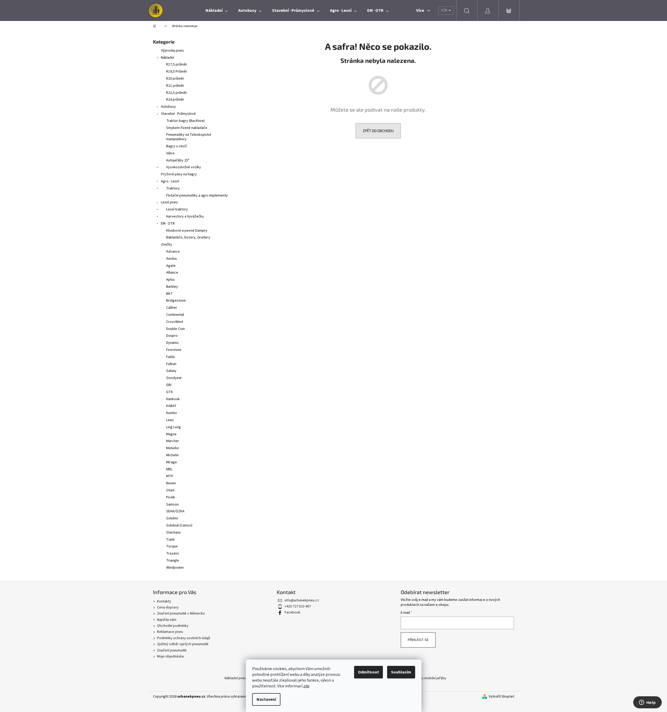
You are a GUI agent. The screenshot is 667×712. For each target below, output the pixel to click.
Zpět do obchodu (378, 130)
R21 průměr (175, 85)
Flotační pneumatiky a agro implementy (197, 195)
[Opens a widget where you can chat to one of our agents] (647, 702)
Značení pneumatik (172, 650)
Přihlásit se (418, 640)
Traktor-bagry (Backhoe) (185, 120)
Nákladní (167, 57)
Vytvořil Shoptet (501, 696)
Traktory (173, 188)
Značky (166, 244)
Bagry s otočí (176, 146)
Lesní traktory (177, 209)
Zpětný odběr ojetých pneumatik (183, 644)
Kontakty (164, 601)
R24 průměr (175, 99)
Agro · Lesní (170, 181)
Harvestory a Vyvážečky (185, 216)
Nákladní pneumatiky (241, 678)
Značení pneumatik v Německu (181, 613)
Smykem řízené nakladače (186, 128)
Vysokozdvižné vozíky (183, 167)
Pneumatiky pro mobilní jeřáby (422, 678)
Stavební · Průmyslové (178, 113)
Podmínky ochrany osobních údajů (183, 638)
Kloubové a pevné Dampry (186, 230)
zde (306, 686)
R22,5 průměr (176, 92)
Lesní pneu (169, 202)
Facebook (292, 612)
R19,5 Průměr (176, 71)
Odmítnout (368, 672)
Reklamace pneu (170, 631)
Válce (170, 153)
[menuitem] (216, 10)
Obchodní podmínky (172, 625)
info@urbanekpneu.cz (302, 600)
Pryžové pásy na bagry (179, 174)
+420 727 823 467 (298, 606)
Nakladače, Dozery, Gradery (188, 237)
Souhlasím (401, 672)
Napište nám (166, 619)
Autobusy (168, 106)
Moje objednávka (170, 656)
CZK (444, 10)
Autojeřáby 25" (177, 160)
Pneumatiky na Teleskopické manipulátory (188, 137)
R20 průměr (175, 78)
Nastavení (266, 699)
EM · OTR (168, 223)
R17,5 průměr (176, 64)
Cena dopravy (168, 607)
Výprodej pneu (172, 50)
